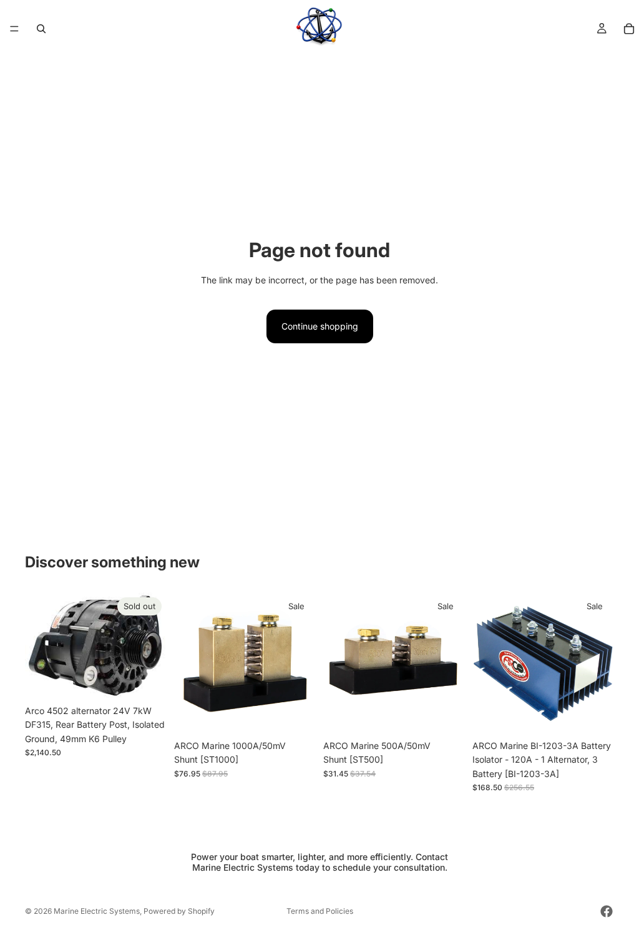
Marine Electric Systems (97, 911)
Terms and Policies (319, 911)
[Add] (296, 714)
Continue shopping (319, 326)
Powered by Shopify (179, 911)
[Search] (41, 28)
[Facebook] (606, 911)
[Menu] (14, 28)
